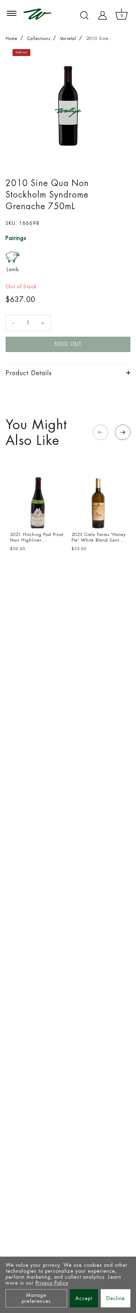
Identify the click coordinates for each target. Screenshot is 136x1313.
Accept (83, 1298)
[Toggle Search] (84, 15)
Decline (115, 1298)
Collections (38, 38)
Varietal (68, 38)
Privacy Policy (52, 1283)
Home (11, 38)
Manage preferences (36, 1298)
